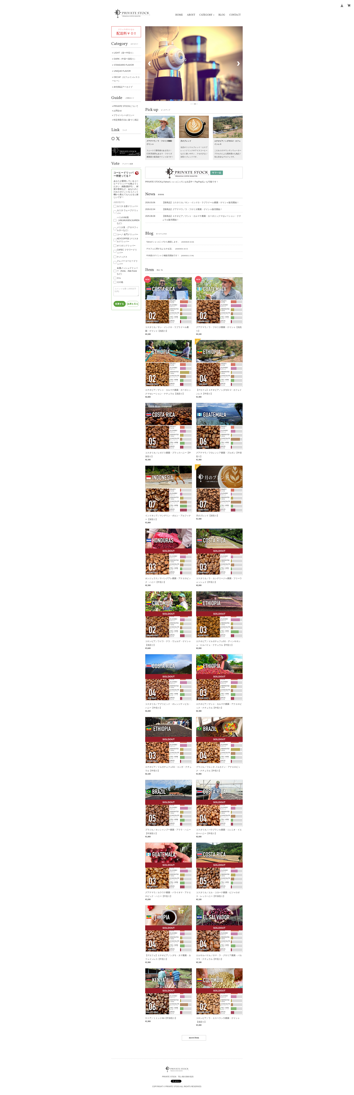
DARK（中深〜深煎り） (125, 59)
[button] (206, 15)
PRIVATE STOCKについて (126, 106)
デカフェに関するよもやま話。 (159, 247)
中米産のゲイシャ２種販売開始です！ (162, 254)
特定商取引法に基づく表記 (126, 120)
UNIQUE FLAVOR (122, 71)
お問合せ (118, 110)
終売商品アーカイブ (123, 87)
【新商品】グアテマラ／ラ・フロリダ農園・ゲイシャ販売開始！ (192, 208)
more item (194, 1036)
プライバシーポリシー (124, 115)
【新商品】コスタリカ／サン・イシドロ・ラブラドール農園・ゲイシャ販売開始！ (200, 201)
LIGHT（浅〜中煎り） (124, 53)
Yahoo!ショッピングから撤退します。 (162, 240)
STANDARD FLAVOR (124, 65)
